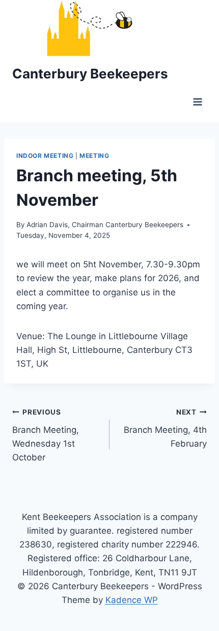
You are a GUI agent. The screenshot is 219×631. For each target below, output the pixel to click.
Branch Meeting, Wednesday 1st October (45, 435)
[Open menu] (197, 102)
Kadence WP (131, 600)
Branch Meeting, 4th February (165, 428)
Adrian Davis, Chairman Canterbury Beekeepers (104, 225)
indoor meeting (44, 155)
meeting (94, 155)
